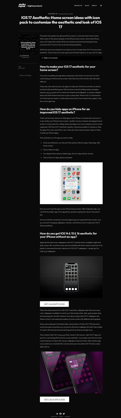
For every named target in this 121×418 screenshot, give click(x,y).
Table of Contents (51, 58)
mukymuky (67, 416)
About (94, 5)
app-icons (21, 68)
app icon (49, 92)
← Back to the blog (24, 75)
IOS (45, 251)
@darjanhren (25, 57)
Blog (87, 5)
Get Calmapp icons (54, 304)
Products (78, 5)
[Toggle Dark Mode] (101, 5)
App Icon (62, 335)
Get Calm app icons (54, 399)
